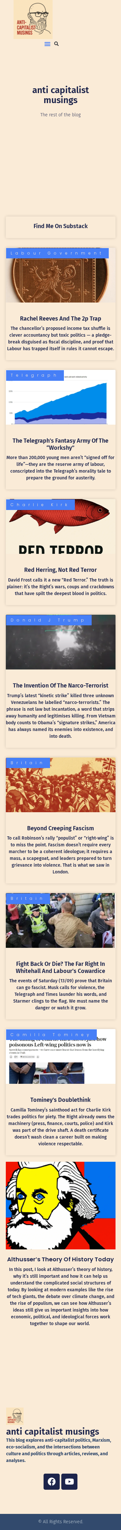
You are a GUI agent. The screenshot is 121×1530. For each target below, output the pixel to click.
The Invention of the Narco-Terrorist (60, 685)
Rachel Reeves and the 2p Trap (60, 318)
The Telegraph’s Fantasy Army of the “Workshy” (60, 444)
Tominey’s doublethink (60, 1099)
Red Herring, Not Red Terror (60, 569)
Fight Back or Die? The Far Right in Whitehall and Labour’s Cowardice (60, 967)
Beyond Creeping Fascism (60, 828)
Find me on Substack (61, 226)
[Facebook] (52, 1482)
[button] (47, 44)
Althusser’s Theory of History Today (60, 1259)
